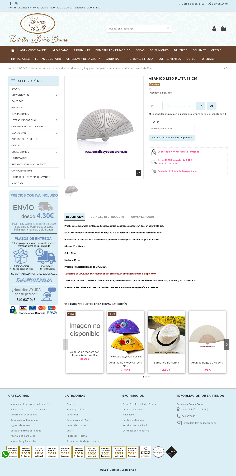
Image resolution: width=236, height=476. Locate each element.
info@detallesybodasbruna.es (199, 422)
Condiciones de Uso (133, 409)
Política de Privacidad (135, 425)
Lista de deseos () (193, 3)
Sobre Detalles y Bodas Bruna (139, 404)
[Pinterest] (158, 122)
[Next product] (227, 68)
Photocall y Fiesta (77, 435)
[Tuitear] (154, 122)
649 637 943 (189, 416)
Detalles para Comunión (24, 420)
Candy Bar (72, 414)
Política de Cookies (133, 420)
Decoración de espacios (23, 414)
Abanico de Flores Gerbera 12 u (125, 364)
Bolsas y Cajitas (75, 409)
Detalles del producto (107, 216)
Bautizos (71, 404)
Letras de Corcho (76, 425)
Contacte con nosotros (136, 430)
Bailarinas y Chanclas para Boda (28, 409)
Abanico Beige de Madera (207, 362)
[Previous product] (225, 68)
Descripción (75, 216)
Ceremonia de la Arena (79, 420)
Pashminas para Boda (22, 435)
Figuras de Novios (20, 425)
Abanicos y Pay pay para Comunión (30, 404)
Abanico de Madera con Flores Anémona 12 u (84, 353)
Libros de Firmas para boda (25, 430)
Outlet (70, 430)
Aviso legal (128, 414)
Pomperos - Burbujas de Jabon (84, 441)
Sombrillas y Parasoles (23, 441)
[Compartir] (150, 122)
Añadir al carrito (181, 106)
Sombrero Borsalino (166, 362)
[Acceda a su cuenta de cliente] (214, 28)
